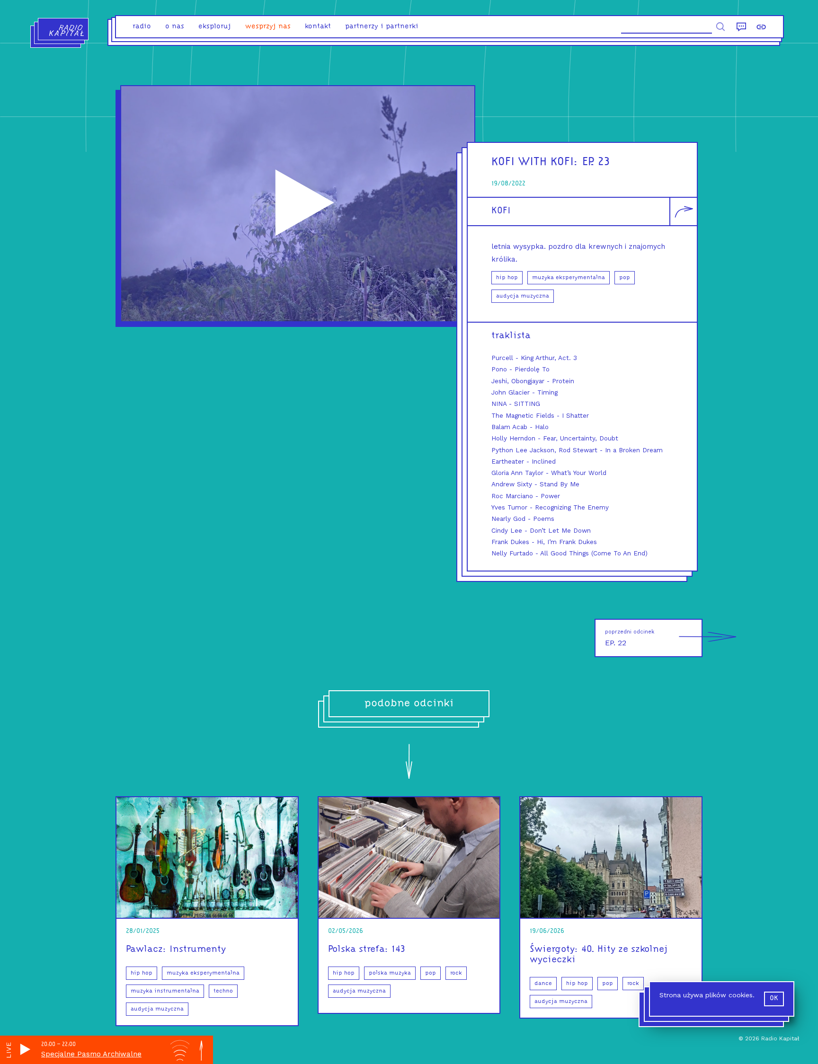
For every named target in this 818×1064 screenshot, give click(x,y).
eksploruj (214, 27)
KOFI (501, 211)
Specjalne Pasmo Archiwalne (91, 1054)
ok (774, 998)
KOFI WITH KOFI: (534, 162)
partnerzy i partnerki (381, 27)
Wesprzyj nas (268, 27)
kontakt (318, 27)
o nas (174, 27)
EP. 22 (629, 638)
